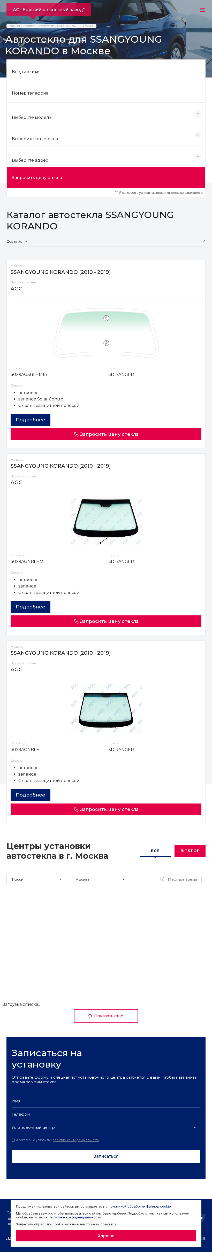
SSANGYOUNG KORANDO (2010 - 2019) (61, 272)
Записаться (106, 1156)
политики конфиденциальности (179, 193)
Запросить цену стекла (37, 177)
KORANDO (87, 26)
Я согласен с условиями (161, 193)
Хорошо (106, 1235)
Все (155, 850)
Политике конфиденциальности (75, 1217)
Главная (14, 26)
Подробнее (30, 420)
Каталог (29, 26)
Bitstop (190, 850)
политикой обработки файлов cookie (140, 1206)
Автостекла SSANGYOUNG (57, 26)
